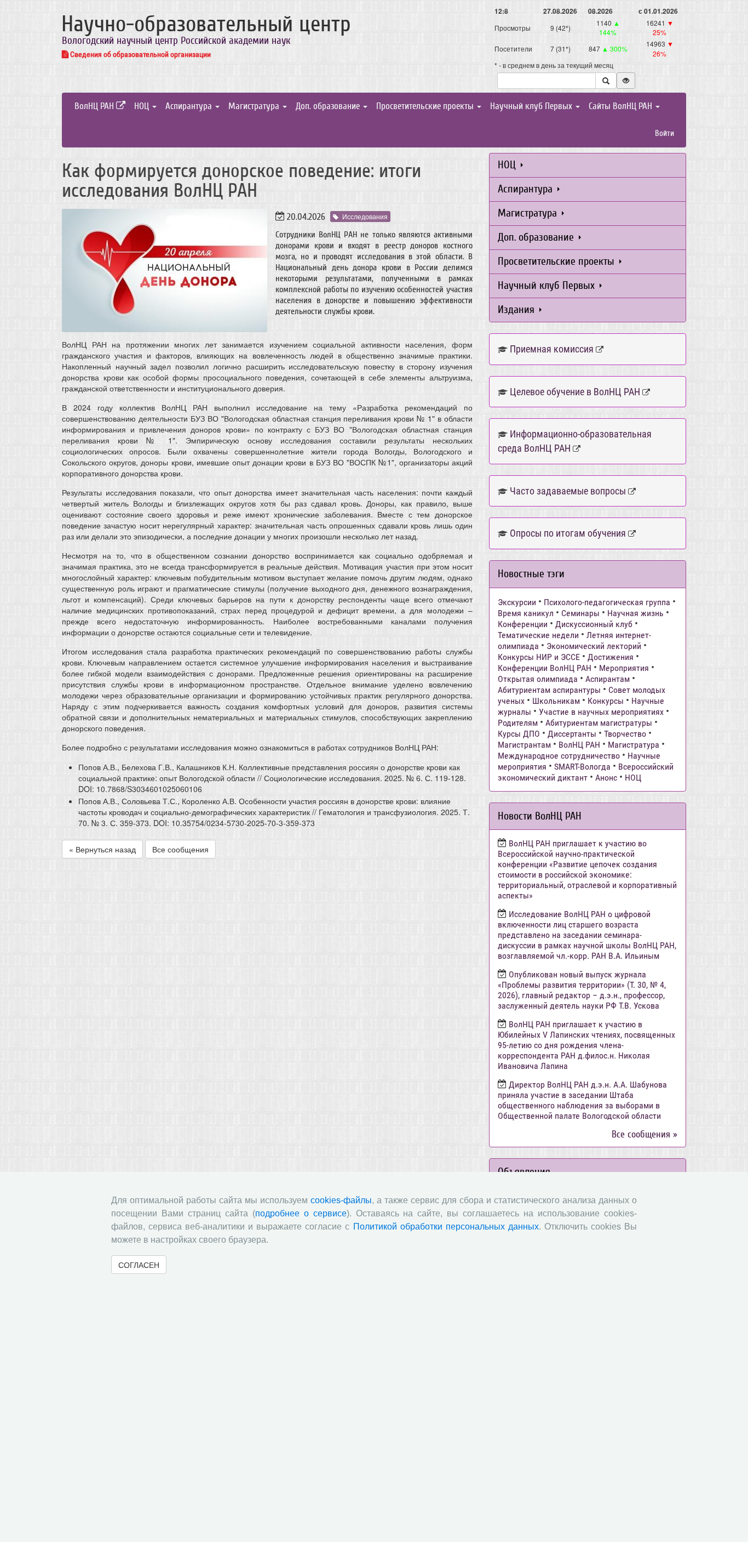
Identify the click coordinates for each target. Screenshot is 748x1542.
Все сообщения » (644, 1134)
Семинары (580, 613)
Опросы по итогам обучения (568, 533)
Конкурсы (606, 701)
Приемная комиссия (552, 349)
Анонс (606, 777)
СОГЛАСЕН (138, 1264)
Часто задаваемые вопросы (568, 491)
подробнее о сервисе (301, 1213)
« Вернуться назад (102, 849)
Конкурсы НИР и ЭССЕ (539, 657)
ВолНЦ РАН (95, 106)
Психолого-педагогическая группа (607, 602)
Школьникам (556, 701)
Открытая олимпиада (538, 679)
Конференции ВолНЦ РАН (544, 668)
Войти (664, 133)
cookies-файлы (341, 1200)
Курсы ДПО (519, 734)
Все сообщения (180, 849)
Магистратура (254, 106)
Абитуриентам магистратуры (598, 723)
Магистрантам (524, 744)
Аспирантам (607, 679)
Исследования (365, 216)
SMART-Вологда (582, 766)
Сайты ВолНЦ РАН (621, 106)
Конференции (523, 624)
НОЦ (142, 106)
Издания (517, 309)
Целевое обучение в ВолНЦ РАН (575, 391)
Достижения (611, 657)
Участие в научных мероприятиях (601, 712)
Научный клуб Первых (532, 106)
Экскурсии (517, 602)
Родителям (518, 723)
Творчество (625, 734)
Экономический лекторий (593, 646)
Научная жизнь (635, 613)
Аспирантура (189, 106)
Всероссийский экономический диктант (586, 772)
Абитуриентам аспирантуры (549, 690)
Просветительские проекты (426, 106)
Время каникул (526, 613)
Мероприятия (624, 668)
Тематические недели (538, 635)
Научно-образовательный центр (206, 24)
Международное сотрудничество (559, 755)
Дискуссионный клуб (593, 624)
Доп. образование (329, 106)
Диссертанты (572, 734)
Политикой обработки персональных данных (446, 1226)
